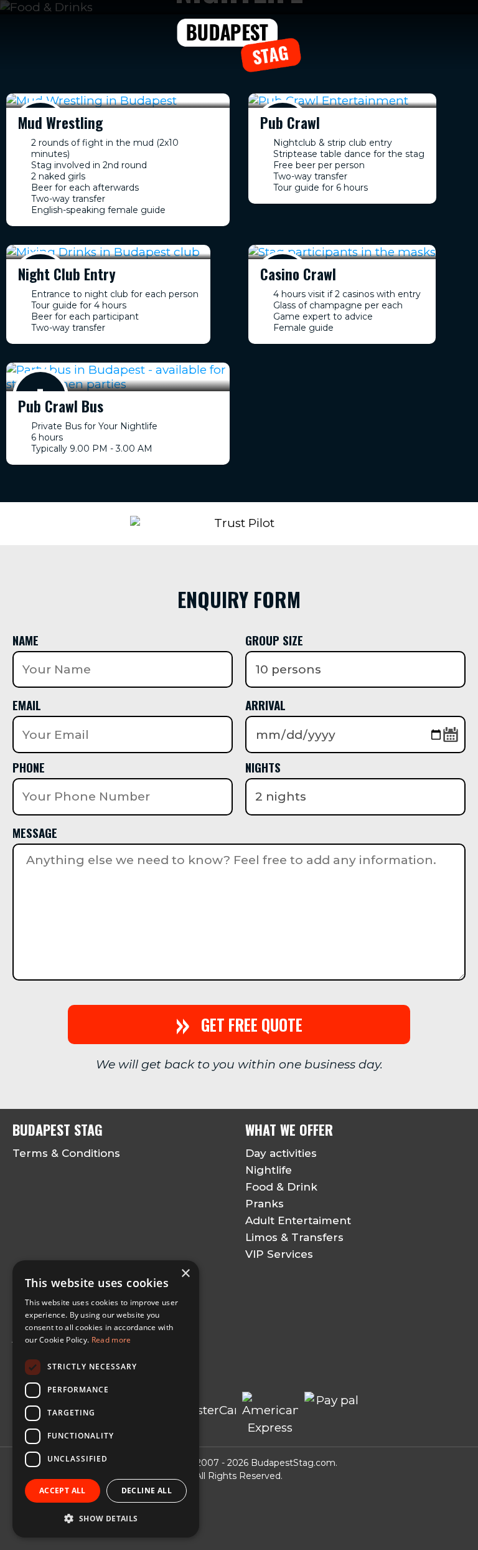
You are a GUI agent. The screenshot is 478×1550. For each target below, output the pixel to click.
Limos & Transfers (294, 1237)
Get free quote (239, 1024)
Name (25, 640)
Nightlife (268, 1170)
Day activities (281, 1153)
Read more (111, 1339)
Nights (263, 767)
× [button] (185, 1273)
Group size (274, 640)
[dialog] (105, 1399)
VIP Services (279, 1254)
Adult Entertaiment (298, 1220)
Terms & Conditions (66, 1153)
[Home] (239, 65)
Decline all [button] (146, 1490)
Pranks (264, 1203)
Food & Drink (281, 1187)
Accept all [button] (62, 1490)
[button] (106, 1518)
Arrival (265, 704)
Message (34, 832)
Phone (28, 767)
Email (26, 704)
